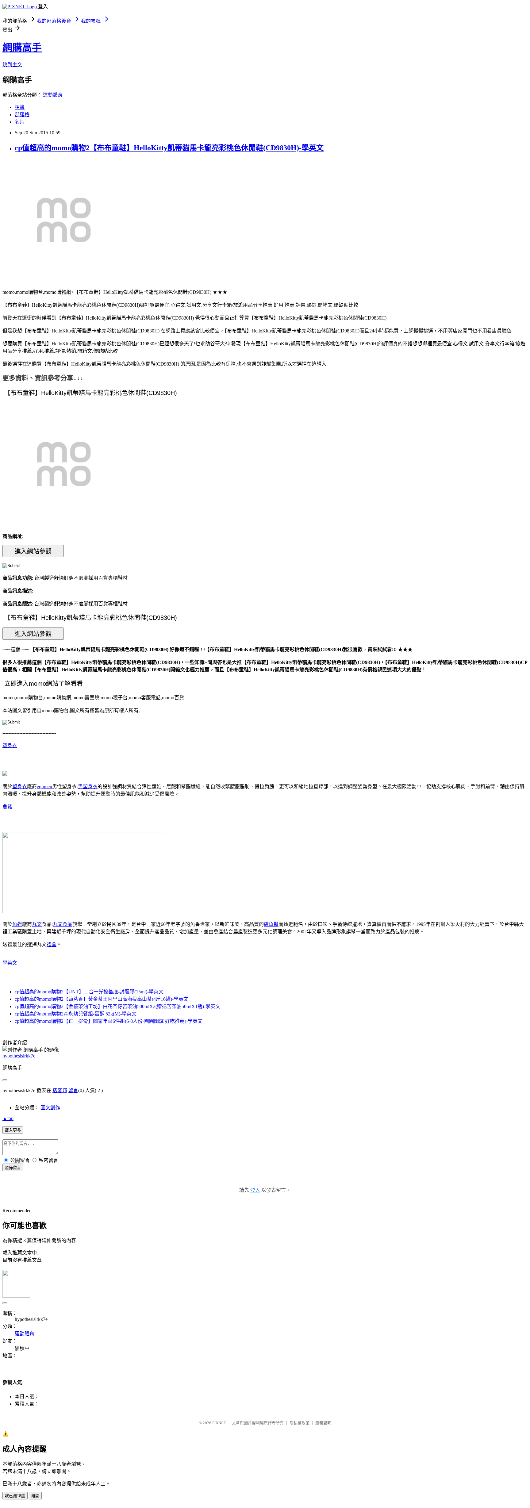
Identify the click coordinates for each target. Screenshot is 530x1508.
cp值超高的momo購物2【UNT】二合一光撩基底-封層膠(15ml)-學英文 (89, 991)
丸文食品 (62, 924)
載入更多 (13, 1130)
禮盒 (51, 944)
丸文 (37, 924)
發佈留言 (13, 1167)
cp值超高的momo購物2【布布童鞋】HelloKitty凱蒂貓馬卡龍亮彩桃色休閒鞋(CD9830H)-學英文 (169, 148)
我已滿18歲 (15, 1496)
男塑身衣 (88, 786)
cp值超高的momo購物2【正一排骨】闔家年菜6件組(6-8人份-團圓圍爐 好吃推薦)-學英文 (108, 1021)
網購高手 (22, 47)
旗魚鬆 (271, 924)
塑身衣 (9, 745)
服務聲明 (323, 1423)
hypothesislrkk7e (18, 1055)
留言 (73, 1090)
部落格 (22, 114)
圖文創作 (50, 1107)
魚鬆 (7, 806)
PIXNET (219, 1423)
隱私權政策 (299, 1423)
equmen (44, 786)
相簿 (20, 107)
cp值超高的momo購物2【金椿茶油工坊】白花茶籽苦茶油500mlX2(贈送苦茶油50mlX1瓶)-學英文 (117, 1006)
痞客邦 (59, 1090)
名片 (20, 122)
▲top (7, 1118)
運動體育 (53, 95)
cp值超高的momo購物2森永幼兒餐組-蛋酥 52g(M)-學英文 (75, 1013)
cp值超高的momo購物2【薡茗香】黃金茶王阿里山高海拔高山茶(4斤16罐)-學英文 (101, 999)
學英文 (9, 962)
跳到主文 (12, 64)
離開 (35, 1496)
